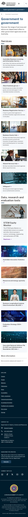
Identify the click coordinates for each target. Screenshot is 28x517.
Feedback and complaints (7, 406)
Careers (3, 376)
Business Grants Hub (10, 135)
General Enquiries (8, 428)
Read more (7, 239)
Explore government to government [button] (13, 9)
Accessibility (4, 392)
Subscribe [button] (6, 461)
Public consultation (5, 396)
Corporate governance (6, 399)
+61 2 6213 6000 (8, 431)
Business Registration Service (13, 110)
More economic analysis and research (11, 361)
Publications (4, 386)
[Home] (8, 2)
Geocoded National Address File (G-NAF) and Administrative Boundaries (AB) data (14, 347)
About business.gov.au (10, 86)
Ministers (3, 383)
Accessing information (6, 402)
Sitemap (3, 412)
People (3, 379)
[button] (19, 3)
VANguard (6, 186)
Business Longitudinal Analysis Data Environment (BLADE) (13, 304)
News (2, 389)
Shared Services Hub (10, 163)
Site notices (4, 409)
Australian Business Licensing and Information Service (13, 60)
